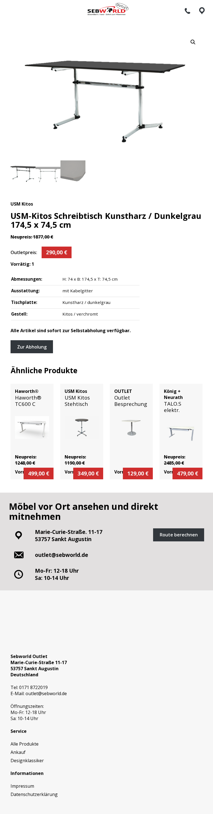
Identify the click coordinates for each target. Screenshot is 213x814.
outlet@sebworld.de (46, 693)
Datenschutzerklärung (34, 794)
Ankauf (18, 752)
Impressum (22, 786)
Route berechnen (179, 535)
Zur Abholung (32, 347)
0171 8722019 (33, 687)
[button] (193, 42)
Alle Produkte (25, 744)
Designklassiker (27, 760)
